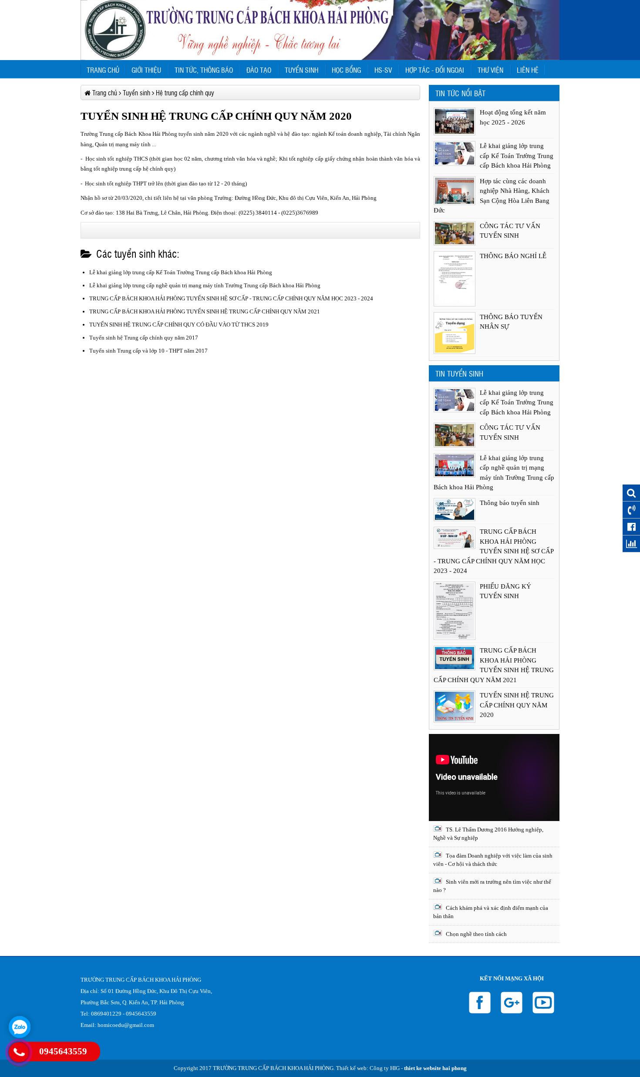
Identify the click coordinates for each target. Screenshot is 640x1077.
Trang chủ (103, 69)
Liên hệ (528, 69)
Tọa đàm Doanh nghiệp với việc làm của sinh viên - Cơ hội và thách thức (492, 860)
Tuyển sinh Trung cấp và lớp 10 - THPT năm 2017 (148, 350)
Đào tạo (258, 69)
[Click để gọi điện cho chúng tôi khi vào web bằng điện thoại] (18, 1052)
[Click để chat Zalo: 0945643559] (19, 1027)
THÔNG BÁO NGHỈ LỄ (513, 255)
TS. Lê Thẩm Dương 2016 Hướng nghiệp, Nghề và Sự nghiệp (488, 833)
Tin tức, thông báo (204, 69)
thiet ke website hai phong (435, 1068)
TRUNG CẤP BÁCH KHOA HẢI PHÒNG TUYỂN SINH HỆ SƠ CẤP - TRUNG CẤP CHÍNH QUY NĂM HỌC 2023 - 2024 (231, 298)
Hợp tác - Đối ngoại (434, 69)
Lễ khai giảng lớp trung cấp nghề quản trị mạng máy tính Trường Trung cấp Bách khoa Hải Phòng (204, 285)
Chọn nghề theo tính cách (476, 934)
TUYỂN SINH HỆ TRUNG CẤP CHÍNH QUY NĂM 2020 (517, 705)
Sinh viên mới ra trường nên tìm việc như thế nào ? (492, 886)
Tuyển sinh (301, 69)
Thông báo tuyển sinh (509, 502)
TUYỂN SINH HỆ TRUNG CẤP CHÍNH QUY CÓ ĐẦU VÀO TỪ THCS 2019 (179, 324)
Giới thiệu (146, 69)
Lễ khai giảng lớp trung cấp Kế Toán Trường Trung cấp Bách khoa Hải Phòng (180, 272)
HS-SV (383, 69)
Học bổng (346, 69)
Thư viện (490, 69)
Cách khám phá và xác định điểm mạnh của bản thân (490, 912)
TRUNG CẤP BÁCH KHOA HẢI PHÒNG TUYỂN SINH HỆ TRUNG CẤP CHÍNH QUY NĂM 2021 (204, 311)
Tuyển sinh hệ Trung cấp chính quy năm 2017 (143, 337)
